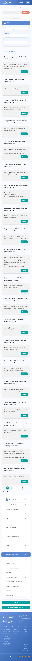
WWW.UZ (25, 633)
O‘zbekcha (20, 2)
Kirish (17, 7)
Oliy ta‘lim (6, 641)
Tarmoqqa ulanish (16, 635)
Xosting (15, 633)
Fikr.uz (25, 631)
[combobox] (16, 36)
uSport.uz (25, 637)
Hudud (6, 33)
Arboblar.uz (25, 638)
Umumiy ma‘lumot (6, 629)
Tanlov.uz (25, 648)
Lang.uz (25, 642)
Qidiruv (26, 12)
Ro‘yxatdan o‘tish (26, 7)
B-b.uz (25, 640)
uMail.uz (25, 629)
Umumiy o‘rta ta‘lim (6, 633)
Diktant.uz (26, 644)
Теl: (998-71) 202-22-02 (25, 616)
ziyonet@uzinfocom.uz (25, 618)
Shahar (6, 40)
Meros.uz (25, 646)
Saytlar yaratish (16, 631)
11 (3, 492)
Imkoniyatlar (16, 629)
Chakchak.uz (25, 650)
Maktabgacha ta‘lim (6, 631)
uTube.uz (25, 635)
